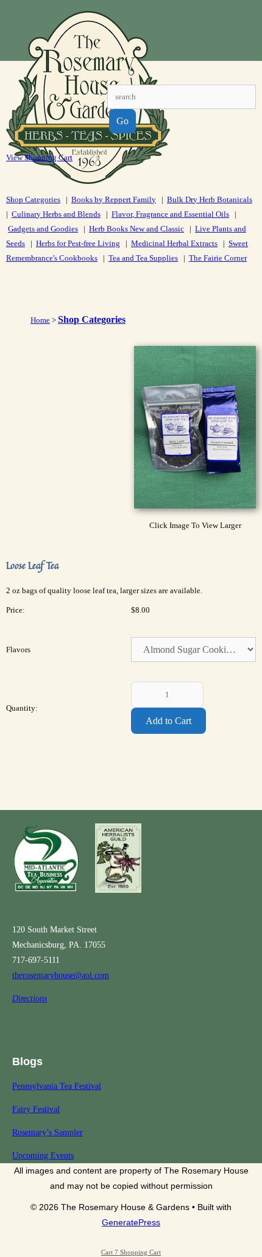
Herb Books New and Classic (136, 228)
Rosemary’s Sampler (47, 1132)
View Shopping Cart (39, 157)
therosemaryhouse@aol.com (60, 975)
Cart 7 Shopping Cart (131, 1252)
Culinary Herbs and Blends (56, 214)
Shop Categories (33, 199)
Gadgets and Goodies (43, 228)
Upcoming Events (43, 1155)
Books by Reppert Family (113, 199)
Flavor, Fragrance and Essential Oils (170, 214)
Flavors (18, 649)
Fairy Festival (36, 1109)
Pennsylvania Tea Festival (56, 1086)
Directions (29, 998)
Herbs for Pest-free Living (78, 243)
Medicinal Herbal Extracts (174, 243)
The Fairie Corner (218, 257)
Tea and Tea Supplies (143, 257)
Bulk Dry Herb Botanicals (209, 199)
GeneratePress (131, 1222)
